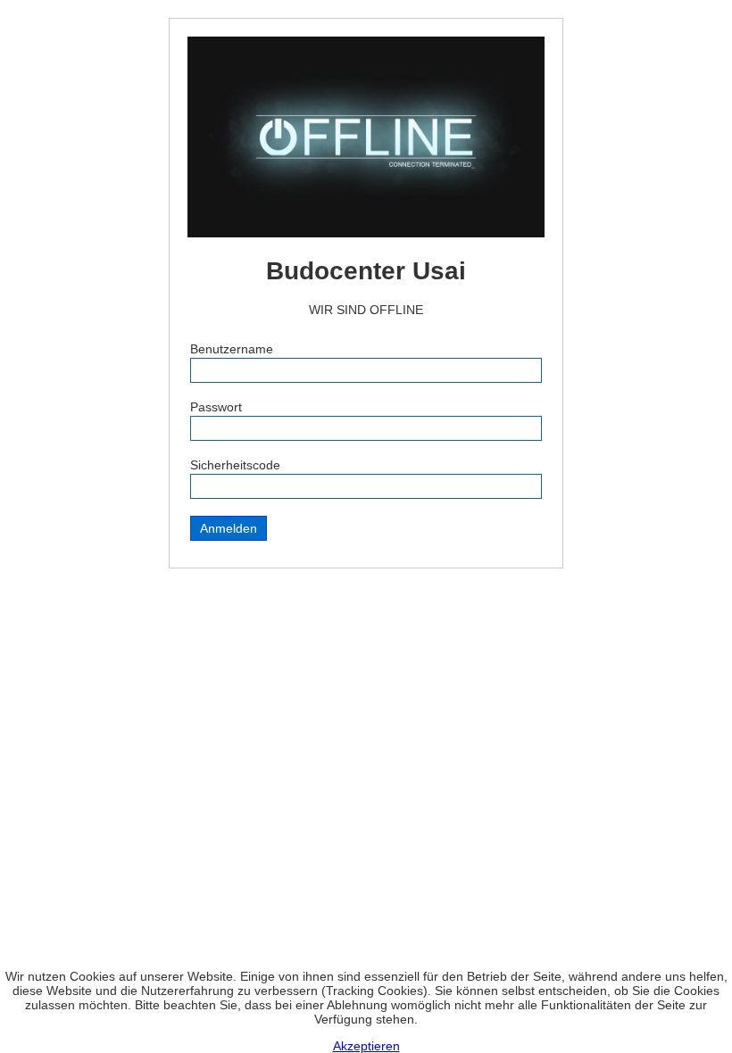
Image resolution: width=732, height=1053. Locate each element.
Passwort (216, 407)
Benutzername (231, 349)
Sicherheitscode (235, 465)
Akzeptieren (366, 1046)
